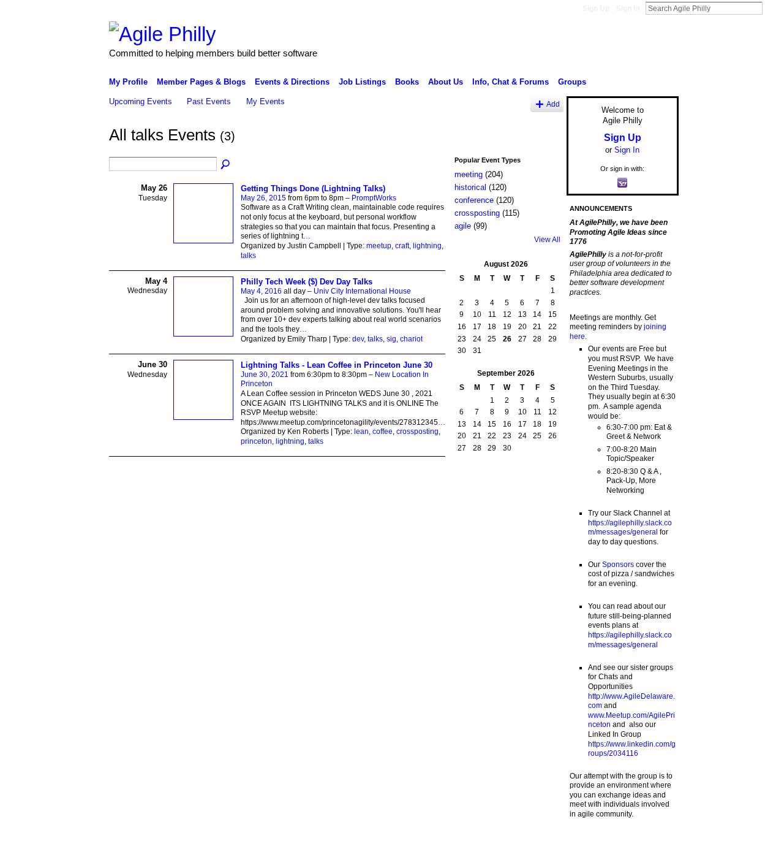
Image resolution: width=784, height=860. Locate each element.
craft (402, 246)
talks (248, 255)
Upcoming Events (140, 101)
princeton (256, 441)
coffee (382, 431)
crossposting (417, 431)
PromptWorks (374, 198)
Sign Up (595, 8)
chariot (411, 339)
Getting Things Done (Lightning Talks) (313, 188)
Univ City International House (362, 291)
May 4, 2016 (261, 291)
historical (470, 187)
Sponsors (618, 564)
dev (358, 339)
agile (462, 225)
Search (772, 7)
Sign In (627, 8)
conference (474, 200)
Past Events (209, 101)
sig (391, 339)
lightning (427, 246)
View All (547, 239)
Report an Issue (588, 846)
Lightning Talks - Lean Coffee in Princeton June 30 (336, 365)
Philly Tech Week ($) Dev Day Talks (306, 281)
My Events (265, 101)
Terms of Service (651, 846)
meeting (468, 174)
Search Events (226, 164)
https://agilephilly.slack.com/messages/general (630, 528)
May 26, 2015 (263, 198)
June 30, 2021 (264, 374)
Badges (539, 846)
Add (553, 104)
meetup (378, 246)
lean (361, 431)
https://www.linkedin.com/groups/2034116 (632, 749)
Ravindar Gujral (201, 846)
